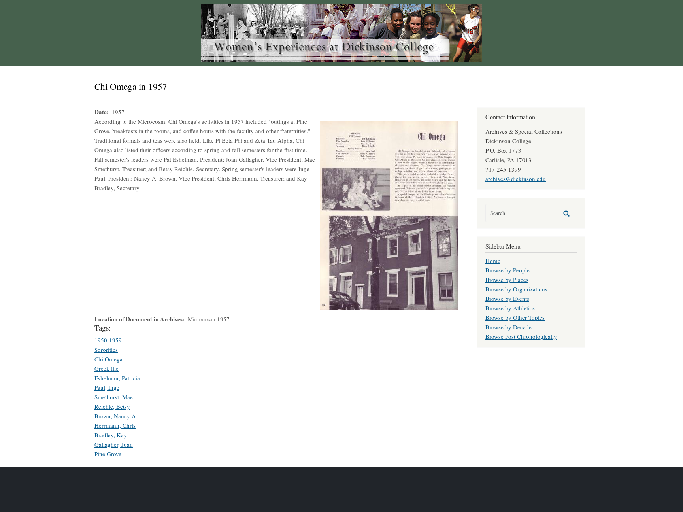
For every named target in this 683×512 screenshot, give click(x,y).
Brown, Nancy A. (116, 416)
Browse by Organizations (516, 289)
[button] (389, 214)
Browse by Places (506, 279)
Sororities (106, 349)
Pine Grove (107, 454)
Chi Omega (108, 359)
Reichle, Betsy (112, 406)
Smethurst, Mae (113, 397)
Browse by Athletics (510, 308)
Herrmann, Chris (115, 425)
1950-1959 (108, 340)
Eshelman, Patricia (117, 378)
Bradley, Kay (110, 435)
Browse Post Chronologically (521, 336)
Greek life (106, 368)
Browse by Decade (508, 327)
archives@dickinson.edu (515, 179)
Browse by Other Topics (515, 317)
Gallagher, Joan (113, 444)
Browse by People (507, 270)
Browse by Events (507, 298)
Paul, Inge (106, 387)
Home (492, 261)
